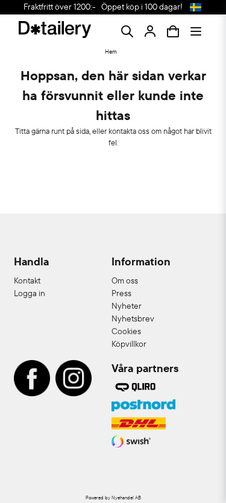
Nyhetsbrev (132, 318)
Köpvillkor (128, 343)
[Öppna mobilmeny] (195, 31)
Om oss (124, 280)
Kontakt (27, 280)
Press (121, 293)
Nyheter (126, 305)
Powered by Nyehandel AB (113, 498)
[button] (196, 7)
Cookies (126, 331)
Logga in (29, 293)
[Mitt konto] (150, 31)
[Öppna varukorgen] (173, 31)
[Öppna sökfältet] (127, 31)
